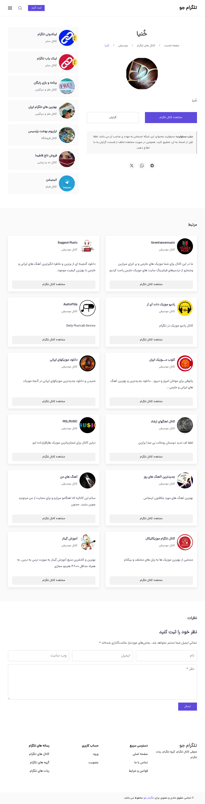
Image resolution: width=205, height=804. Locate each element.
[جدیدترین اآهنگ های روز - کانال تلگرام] (185, 480)
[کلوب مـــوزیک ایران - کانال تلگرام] (185, 363)
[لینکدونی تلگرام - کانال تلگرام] (67, 38)
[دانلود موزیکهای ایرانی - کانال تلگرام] (87, 363)
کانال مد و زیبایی (47, 163)
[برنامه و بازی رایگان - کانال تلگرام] (67, 86)
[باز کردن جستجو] (20, 8)
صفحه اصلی (140, 754)
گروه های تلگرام (39, 762)
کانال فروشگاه (49, 138)
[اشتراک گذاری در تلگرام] (152, 165)
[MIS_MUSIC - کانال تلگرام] (87, 425)
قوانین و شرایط (138, 771)
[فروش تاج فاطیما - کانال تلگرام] (67, 159)
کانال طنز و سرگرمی (46, 90)
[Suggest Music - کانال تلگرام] (87, 246)
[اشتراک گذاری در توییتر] (131, 165)
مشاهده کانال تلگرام (171, 117)
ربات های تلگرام (39, 771)
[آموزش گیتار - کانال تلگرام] (87, 542)
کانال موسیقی (167, 250)
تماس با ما (141, 762)
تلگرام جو (188, 746)
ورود (95, 754)
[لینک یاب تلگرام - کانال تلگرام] (67, 62)
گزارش (113, 117)
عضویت (93, 762)
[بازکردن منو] (10, 8)
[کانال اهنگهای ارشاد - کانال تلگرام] (185, 425)
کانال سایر (51, 41)
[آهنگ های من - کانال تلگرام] (87, 480)
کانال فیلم (51, 187)
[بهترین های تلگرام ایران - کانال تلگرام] (67, 110)
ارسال (187, 706)
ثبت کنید (36, 8)
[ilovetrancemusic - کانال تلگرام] (185, 246)
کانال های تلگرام (39, 754)
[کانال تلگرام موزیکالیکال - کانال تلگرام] (185, 542)
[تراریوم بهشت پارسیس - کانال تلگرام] (67, 135)
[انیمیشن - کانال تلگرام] (67, 183)
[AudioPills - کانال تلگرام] (87, 308)
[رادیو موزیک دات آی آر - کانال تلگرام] (185, 308)
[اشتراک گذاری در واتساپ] (142, 165)
